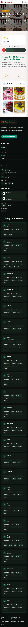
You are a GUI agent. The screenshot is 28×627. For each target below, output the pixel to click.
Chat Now (16, 50)
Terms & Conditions (5, 621)
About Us (4, 150)
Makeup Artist (19, 229)
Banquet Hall (6, 229)
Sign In (4, 205)
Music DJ (20, 232)
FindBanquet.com (8, 617)
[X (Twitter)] (9, 183)
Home (3, 147)
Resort (10, 347)
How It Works (5, 152)
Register (9, 205)
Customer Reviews (20, 76)
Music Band (14, 232)
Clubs (15, 331)
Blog (3, 161)
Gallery (3, 158)
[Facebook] (6, 183)
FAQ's (2, 624)
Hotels (10, 331)
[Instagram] (2, 183)
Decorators (6, 349)
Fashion (10, 234)
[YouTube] (12, 183)
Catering (5, 368)
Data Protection (21, 621)
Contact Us (4, 155)
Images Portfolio (7, 76)
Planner (5, 234)
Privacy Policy (13, 621)
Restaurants (16, 266)
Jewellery (17, 465)
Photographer (6, 232)
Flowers (12, 229)
